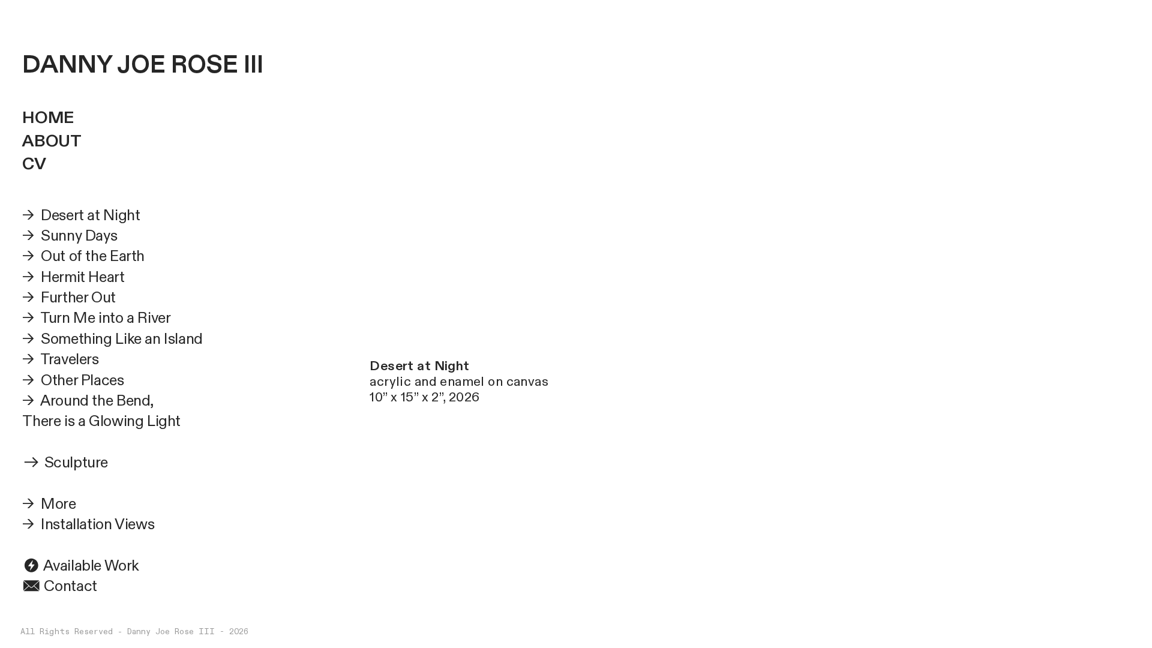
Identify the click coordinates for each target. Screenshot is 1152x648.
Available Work (90, 566)
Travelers (69, 359)
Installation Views (97, 524)
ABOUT (51, 141)
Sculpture (76, 462)
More (58, 504)
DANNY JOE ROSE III (142, 65)
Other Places (82, 380)
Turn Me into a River (105, 318)
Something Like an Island (122, 339)
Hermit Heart (82, 277)
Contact (69, 586)
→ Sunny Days (69, 236)
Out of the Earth (93, 256)
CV (34, 164)
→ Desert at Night (81, 215)
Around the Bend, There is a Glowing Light (101, 411)
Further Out (77, 297)
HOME (47, 118)
